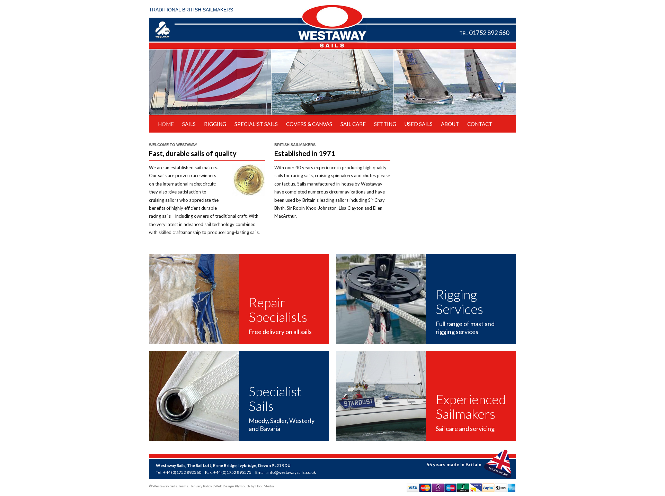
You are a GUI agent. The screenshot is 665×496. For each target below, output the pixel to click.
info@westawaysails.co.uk (291, 472)
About (450, 124)
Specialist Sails (256, 124)
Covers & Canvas (309, 124)
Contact (479, 124)
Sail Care (353, 124)
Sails (189, 124)
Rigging (215, 124)
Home (166, 124)
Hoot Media (264, 486)
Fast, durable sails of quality (193, 153)
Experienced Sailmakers (471, 406)
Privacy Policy (201, 486)
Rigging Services (459, 301)
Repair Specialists (278, 309)
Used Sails (419, 124)
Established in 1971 (304, 153)
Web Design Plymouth (232, 486)
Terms (183, 486)
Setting (385, 124)
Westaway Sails (332, 26)
